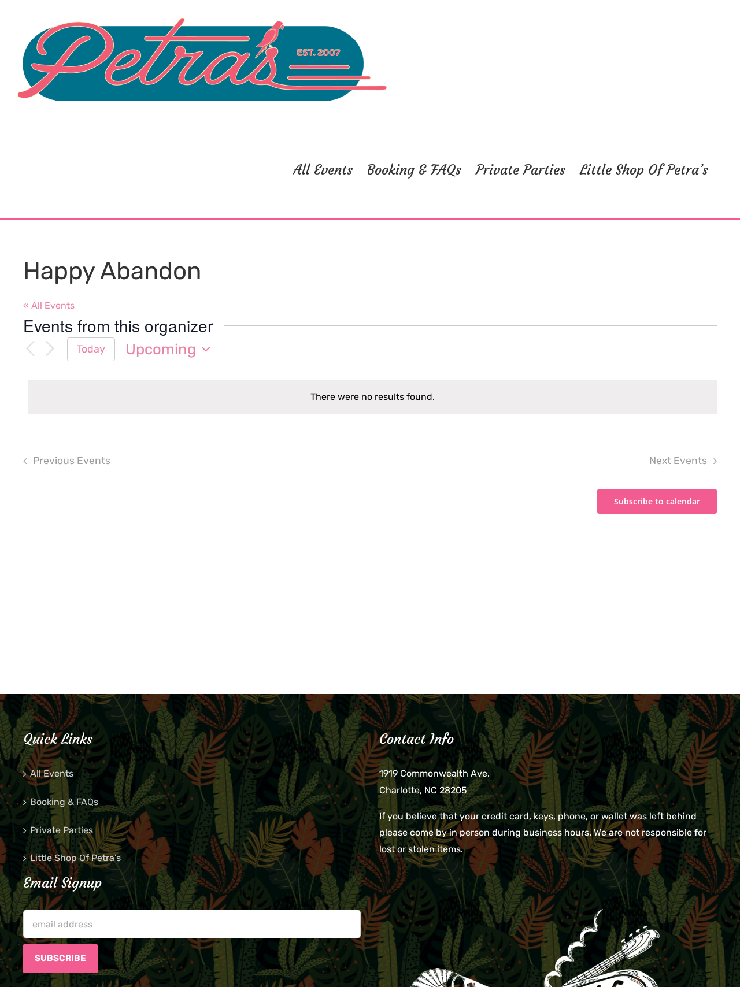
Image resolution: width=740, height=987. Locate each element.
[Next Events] (50, 349)
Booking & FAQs (64, 801)
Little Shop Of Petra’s (75, 857)
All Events (51, 773)
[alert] (372, 397)
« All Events (49, 305)
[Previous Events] (30, 349)
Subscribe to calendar (657, 501)
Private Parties (61, 830)
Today (91, 349)
